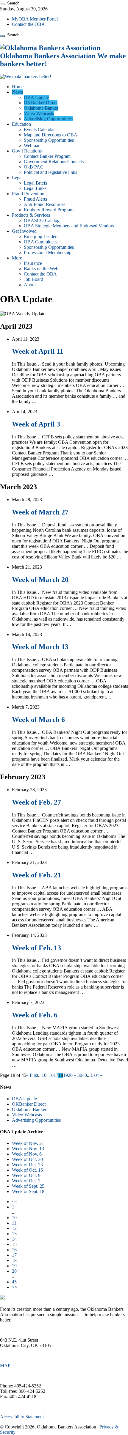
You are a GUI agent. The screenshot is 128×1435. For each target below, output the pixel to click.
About (30, 284)
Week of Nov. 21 (28, 1143)
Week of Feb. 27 (36, 802)
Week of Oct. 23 (27, 1164)
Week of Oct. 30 (27, 1159)
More (17, 257)
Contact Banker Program (47, 156)
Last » (96, 1075)
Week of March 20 (40, 579)
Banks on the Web (41, 268)
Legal (17, 177)
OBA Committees (40, 241)
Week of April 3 (36, 424)
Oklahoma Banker (41, 108)
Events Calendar (39, 129)
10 (44, 1075)
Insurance (33, 263)
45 (14, 1281)
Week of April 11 (37, 351)
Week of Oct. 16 (27, 1170)
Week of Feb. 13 (36, 948)
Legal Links (35, 188)
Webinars (32, 145)
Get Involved (24, 231)
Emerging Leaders (41, 236)
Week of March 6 (38, 719)
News (17, 92)
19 (65, 1075)
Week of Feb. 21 (36, 875)
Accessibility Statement (22, 1416)
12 (14, 1228)
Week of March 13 (40, 647)
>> (14, 1287)
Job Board (33, 279)
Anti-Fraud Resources (44, 204)
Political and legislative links (50, 172)
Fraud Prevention (28, 193)
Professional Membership (47, 252)
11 (14, 1222)
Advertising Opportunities (48, 118)
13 (14, 1233)
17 (56, 1075)
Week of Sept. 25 (28, 1186)
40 (84, 1075)
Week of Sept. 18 (28, 1191)
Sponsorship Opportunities (49, 140)
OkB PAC (33, 166)
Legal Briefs (35, 182)
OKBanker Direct (40, 102)
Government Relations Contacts (54, 161)
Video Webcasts (39, 113)
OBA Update (36, 97)
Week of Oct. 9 (26, 1175)
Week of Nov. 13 (28, 1148)
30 (79, 1075)
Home (18, 86)
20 (70, 1075)
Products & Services (31, 215)
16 (51, 1075)
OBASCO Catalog (42, 220)
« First (32, 1075)
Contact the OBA (28, 24)
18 (14, 1260)
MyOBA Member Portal (35, 18)
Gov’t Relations (27, 150)
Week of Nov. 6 (27, 1154)
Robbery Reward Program (49, 209)
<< (14, 1201)
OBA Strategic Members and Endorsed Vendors (69, 225)
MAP (5, 1365)
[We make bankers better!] (25, 76)
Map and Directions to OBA (50, 134)
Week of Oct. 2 (26, 1180)
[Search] (2, 4)
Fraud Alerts (35, 199)
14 (14, 1239)
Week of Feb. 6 (34, 1015)
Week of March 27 (40, 512)
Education (21, 124)
